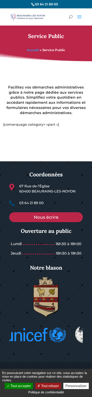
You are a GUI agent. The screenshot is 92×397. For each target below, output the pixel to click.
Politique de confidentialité (46, 392)
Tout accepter (20, 386)
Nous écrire (46, 217)
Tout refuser (49, 386)
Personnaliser (76, 386)
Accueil (33, 50)
